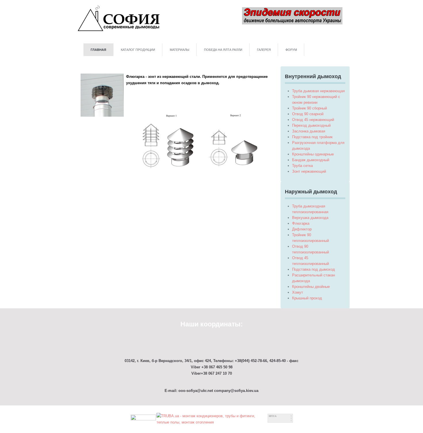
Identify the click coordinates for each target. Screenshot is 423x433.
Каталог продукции (138, 49)
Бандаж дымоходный (310, 160)
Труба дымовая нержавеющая (318, 91)
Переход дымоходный (311, 125)
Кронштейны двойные (311, 286)
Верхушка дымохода (310, 217)
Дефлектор (302, 229)
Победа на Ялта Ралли (223, 49)
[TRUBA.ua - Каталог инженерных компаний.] (212, 419)
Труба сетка (302, 165)
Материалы (179, 49)
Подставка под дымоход (313, 269)
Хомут (297, 292)
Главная (98, 49)
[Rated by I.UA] (143, 419)
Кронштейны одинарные (313, 154)
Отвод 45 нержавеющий (313, 120)
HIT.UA (273, 416)
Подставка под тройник (312, 137)
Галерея (264, 49)
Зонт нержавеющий (309, 171)
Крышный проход (307, 298)
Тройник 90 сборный (309, 108)
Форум (291, 49)
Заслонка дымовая (308, 131)
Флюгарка (300, 223)
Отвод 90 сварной (307, 114)
